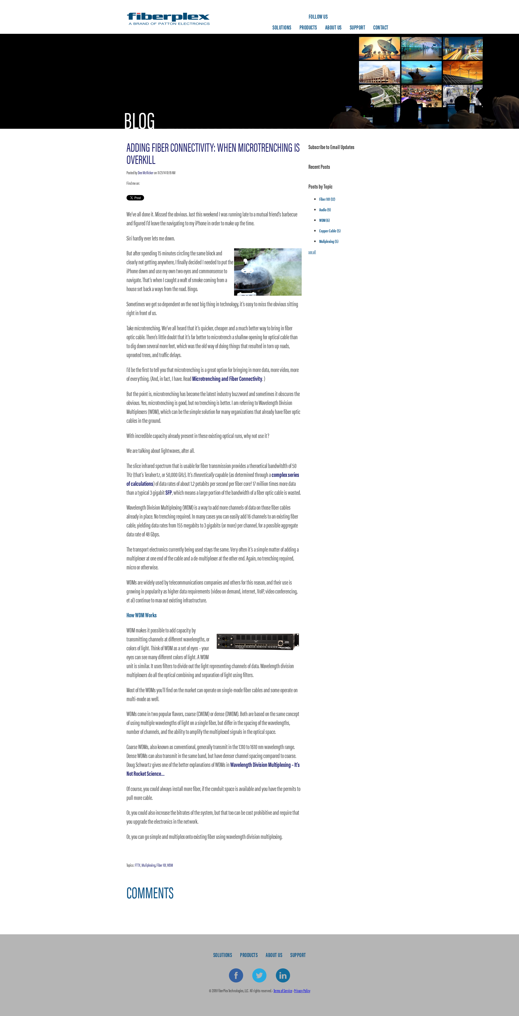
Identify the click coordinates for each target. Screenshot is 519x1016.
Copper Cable (330, 230)
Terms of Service (283, 990)
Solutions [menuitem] (281, 27)
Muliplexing (148, 865)
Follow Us (318, 16)
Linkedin (282, 975)
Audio (325, 209)
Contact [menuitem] (380, 27)
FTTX (138, 865)
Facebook (236, 975)
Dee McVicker (146, 172)
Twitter (151, 183)
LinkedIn (144, 183)
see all (312, 252)
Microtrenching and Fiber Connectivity (227, 378)
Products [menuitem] (308, 27)
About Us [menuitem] (333, 27)
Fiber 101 (161, 865)
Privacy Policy (302, 990)
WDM (170, 865)
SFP (168, 492)
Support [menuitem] (357, 27)
